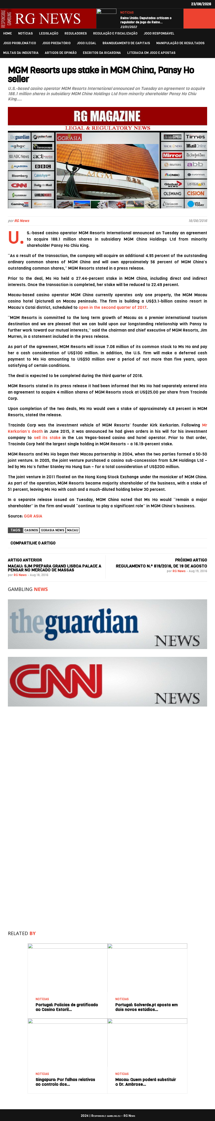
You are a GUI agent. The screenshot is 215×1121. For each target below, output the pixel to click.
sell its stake (47, 437)
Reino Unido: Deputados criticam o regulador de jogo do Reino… (145, 20)
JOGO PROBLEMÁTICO (19, 43)
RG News (21, 220)
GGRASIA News (52, 530)
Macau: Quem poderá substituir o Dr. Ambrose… (145, 1082)
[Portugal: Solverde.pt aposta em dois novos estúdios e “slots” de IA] (147, 945)
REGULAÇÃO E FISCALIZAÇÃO (115, 34)
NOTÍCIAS (127, 13)
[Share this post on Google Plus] (124, 543)
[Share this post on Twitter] (95, 543)
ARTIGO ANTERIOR (25, 560)
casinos (31, 530)
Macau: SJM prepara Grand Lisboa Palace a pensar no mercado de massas (54, 568)
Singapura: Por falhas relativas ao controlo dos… (65, 1082)
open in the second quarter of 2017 (113, 307)
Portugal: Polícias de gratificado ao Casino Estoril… (67, 1007)
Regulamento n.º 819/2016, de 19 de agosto (161, 566)
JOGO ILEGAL (86, 43)
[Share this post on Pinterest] (154, 543)
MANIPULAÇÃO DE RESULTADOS (180, 43)
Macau (72, 530)
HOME (7, 34)
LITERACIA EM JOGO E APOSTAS (151, 53)
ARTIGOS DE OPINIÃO (61, 53)
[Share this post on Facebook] (65, 543)
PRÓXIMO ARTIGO (191, 560)
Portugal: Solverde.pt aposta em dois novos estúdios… (146, 1007)
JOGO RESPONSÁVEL (159, 34)
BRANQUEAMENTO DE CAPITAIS (126, 43)
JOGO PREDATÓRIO (56, 43)
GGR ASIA (33, 516)
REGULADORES (75, 34)
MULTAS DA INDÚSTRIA (21, 53)
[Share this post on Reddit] (184, 543)
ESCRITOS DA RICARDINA (102, 53)
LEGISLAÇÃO (48, 34)
